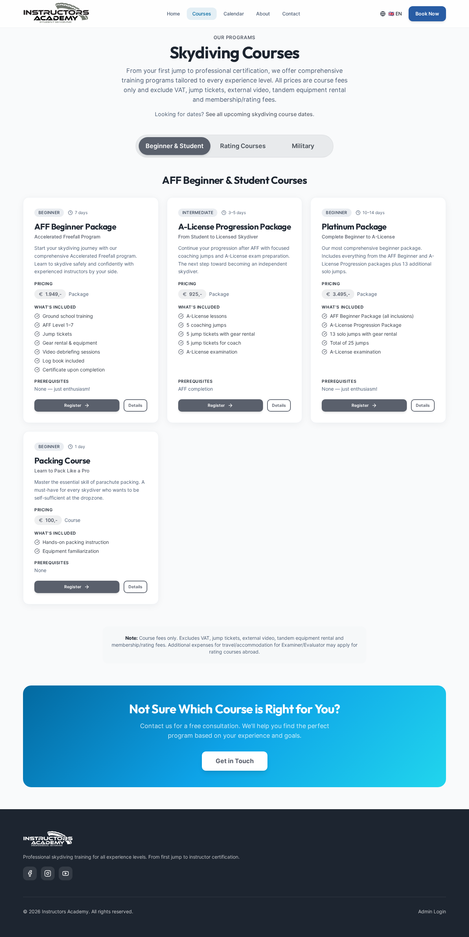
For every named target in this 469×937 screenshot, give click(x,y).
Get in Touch (235, 761)
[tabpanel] (234, 389)
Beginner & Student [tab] (175, 145)
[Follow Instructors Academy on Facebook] (30, 873)
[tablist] (234, 146)
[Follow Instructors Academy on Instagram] (48, 873)
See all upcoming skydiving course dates (259, 114)
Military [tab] (303, 145)
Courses (201, 13)
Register (72, 405)
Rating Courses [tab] (243, 145)
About (263, 13)
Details (135, 405)
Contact (291, 13)
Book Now (427, 13)
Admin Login (432, 911)
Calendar (234, 13)
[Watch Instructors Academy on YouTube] (65, 873)
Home (173, 13)
